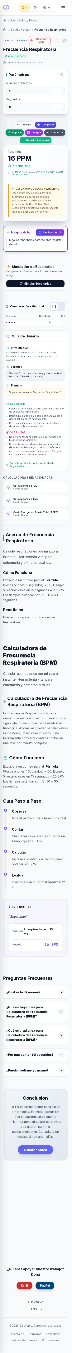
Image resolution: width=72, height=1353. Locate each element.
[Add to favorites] (64, 41)
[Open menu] (63, 7)
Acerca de (17, 1334)
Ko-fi (24, 1285)
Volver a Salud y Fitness (23, 20)
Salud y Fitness (20, 29)
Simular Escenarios (37, 283)
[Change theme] (35, 8)
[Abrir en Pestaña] (55, 40)
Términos (35, 1334)
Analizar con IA (52, 232)
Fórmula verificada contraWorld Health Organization (37, 173)
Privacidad (53, 1334)
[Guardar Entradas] (62, 74)
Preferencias (50, 1340)
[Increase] (60, 91)
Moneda (37, 1301)
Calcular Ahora (35, 1150)
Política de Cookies (24, 1340)
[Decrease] (54, 91)
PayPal (45, 1285)
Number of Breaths (19, 83)
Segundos (13, 99)
